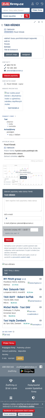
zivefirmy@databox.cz (26, 367)
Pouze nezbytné (9, 414)
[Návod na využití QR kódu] (14, 332)
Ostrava (7, 47)
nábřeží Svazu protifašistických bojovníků (20, 38)
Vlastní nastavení (25, 414)
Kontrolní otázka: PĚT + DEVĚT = (17, 230)
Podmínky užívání (23, 347)
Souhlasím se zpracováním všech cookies (19, 411)
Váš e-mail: (8, 214)
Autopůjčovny (9, 129)
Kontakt (11, 358)
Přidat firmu (37, 10)
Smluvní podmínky (9, 351)
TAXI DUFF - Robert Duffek (18, 297)
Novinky (5, 354)
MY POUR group (14, 279)
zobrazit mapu (11, 54)
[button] (32, 4)
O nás (4, 358)
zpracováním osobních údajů (21, 257)
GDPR (20, 358)
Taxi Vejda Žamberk (14, 320)
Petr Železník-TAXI (14, 289)
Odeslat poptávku (11, 75)
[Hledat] (26, 16)
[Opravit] (35, 22)
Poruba (7, 44)
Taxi (5, 119)
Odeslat (9, 240)
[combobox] (15, 10)
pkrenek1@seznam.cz (15, 70)
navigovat (26, 54)
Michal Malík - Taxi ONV (16, 307)
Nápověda (22, 351)
